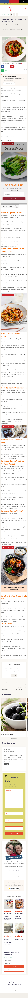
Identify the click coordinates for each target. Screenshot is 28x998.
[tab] (11, 738)
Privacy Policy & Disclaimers (14, 984)
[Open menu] (25, 9)
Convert (14, 966)
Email (7, 820)
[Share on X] (23, 1)
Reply (6, 764)
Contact (18, 982)
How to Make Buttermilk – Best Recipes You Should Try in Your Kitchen (8, 941)
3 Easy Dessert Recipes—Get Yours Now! (14, 3)
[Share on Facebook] (4, 1)
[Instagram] (17, 14)
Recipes (13, 982)
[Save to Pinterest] (14, 1)
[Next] (26, 717)
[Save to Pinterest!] (8, 143)
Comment (8, 790)
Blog (9, 982)
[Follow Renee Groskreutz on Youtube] (15, 675)
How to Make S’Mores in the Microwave (5, 685)
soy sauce (15, 230)
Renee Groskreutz (7, 24)
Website (7, 828)
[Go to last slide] (1, 717)
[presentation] (13, 714)
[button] (2, 733)
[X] (14, 14)
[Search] (19, 876)
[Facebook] (11, 14)
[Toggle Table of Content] (15, 206)
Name (7, 813)
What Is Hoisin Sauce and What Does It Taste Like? (21, 685)
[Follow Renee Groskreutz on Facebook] (12, 675)
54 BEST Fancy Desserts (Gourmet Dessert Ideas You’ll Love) (8, 916)
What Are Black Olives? (7, 734)
